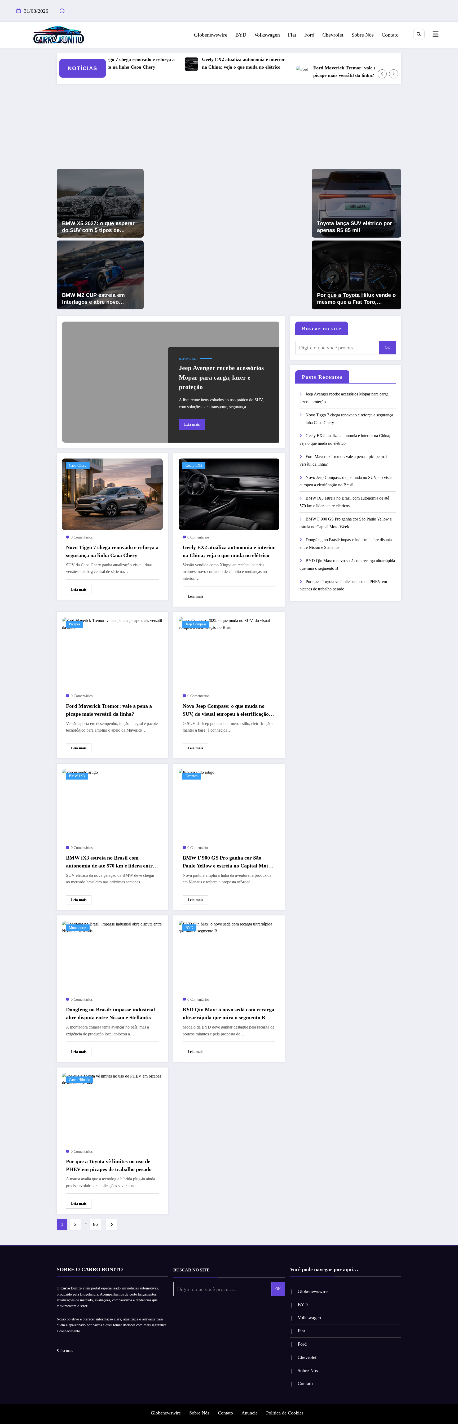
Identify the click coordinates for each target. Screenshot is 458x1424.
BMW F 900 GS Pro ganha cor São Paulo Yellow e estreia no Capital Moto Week (227, 862)
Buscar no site (321, 328)
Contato (390, 35)
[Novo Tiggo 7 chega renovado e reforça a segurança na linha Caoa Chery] (112, 494)
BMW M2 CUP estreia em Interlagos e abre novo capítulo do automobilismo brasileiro (96, 298)
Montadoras (77, 928)
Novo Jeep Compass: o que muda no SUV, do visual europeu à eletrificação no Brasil (226, 710)
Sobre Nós (362, 35)
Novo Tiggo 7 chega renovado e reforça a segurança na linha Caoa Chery (110, 63)
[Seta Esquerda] (382, 74)
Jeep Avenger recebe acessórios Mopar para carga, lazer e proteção (221, 377)
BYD (240, 35)
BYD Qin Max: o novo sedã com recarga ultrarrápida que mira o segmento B (228, 1013)
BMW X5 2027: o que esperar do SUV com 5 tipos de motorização (98, 227)
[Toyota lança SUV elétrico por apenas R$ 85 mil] (356, 202)
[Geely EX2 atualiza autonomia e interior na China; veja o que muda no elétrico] (229, 494)
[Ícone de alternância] (435, 35)
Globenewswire (210, 35)
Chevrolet (333, 35)
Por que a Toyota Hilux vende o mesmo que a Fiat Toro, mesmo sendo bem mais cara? (356, 298)
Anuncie (249, 1413)
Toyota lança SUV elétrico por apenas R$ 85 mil (354, 226)
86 (95, 1224)
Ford (309, 35)
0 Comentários (82, 537)
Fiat (292, 35)
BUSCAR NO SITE (191, 1270)
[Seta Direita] (393, 74)
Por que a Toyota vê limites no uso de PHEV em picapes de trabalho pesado (109, 1165)
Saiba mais (65, 1351)
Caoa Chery (77, 466)
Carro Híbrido (79, 1080)
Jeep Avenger (188, 358)
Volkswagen (267, 35)
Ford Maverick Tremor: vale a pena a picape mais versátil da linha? (329, 71)
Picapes (74, 624)
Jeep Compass (196, 624)
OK (387, 347)
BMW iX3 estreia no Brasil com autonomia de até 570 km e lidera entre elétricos (110, 862)
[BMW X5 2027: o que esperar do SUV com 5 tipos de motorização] (100, 202)
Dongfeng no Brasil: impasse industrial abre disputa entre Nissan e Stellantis (110, 1013)
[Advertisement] (229, 129)
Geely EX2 (194, 466)
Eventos (191, 776)
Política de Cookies (284, 1413)
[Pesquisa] (419, 34)
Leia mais (192, 424)
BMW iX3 (77, 776)
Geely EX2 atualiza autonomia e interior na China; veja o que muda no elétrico (220, 63)
